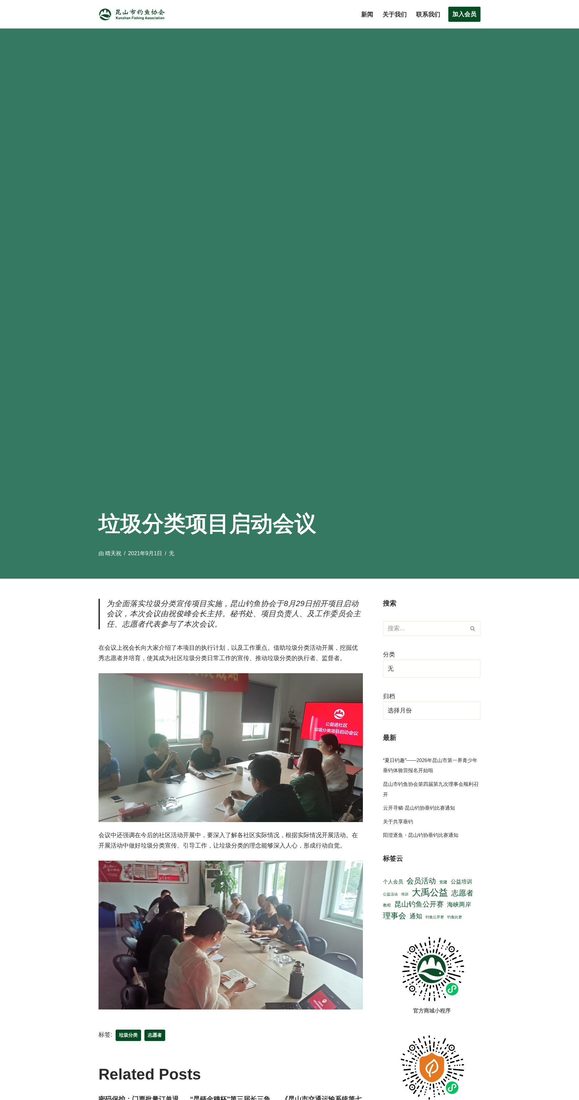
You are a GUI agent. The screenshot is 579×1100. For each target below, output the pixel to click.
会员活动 (421, 881)
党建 (443, 882)
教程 (387, 905)
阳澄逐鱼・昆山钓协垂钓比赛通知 (420, 835)
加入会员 (464, 14)
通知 (415, 916)
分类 (389, 654)
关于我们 (395, 14)
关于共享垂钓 (398, 821)
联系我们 (428, 14)
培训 (404, 894)
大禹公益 (430, 892)
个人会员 (393, 881)
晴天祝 (113, 553)
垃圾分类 (128, 1035)
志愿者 (155, 1035)
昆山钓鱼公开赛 (419, 904)
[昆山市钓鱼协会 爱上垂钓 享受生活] (134, 14)
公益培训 (461, 881)
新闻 (367, 14)
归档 (389, 696)
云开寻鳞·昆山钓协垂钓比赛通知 (419, 808)
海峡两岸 (459, 904)
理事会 (394, 915)
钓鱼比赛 (454, 917)
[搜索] (472, 628)
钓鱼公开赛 (435, 917)
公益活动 (390, 894)
